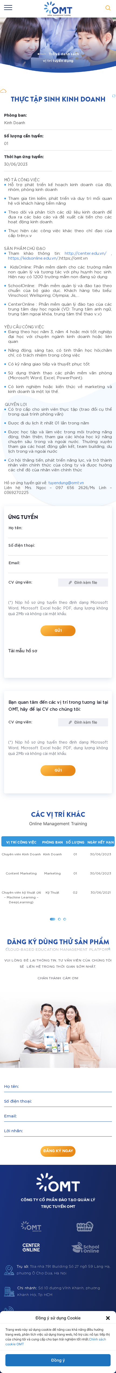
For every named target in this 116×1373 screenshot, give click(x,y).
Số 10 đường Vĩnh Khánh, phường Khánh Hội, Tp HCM (58, 1292)
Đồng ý (58, 1360)
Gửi (58, 631)
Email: (10, 1115)
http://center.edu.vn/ (86, 254)
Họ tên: (11, 1086)
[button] (108, 1318)
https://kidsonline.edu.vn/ (33, 258)
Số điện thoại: (18, 1101)
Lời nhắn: (13, 1130)
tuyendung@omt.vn (66, 483)
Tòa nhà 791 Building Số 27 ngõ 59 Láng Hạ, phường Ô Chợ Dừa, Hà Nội (63, 1270)
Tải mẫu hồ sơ (22, 651)
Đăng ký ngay (58, 1151)
